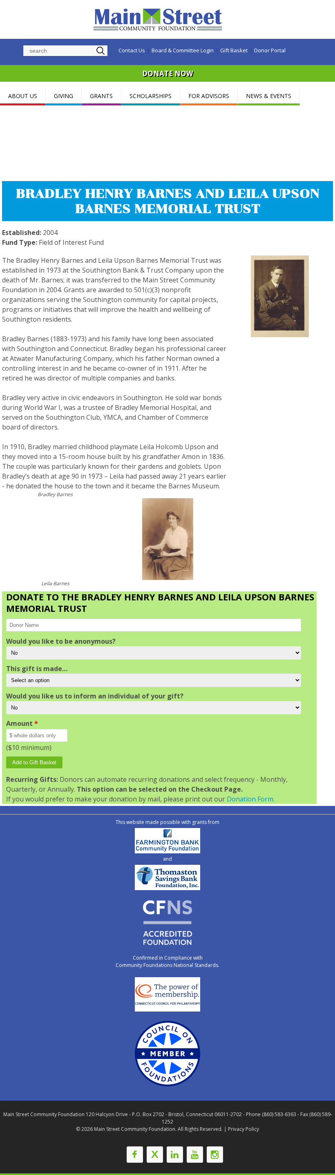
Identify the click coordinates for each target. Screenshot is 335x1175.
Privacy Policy (243, 1129)
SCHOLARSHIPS (151, 96)
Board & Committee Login (183, 50)
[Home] (159, 19)
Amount (22, 723)
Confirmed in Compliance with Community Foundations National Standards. (167, 961)
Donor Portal (270, 50)
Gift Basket (234, 50)
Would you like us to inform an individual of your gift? (94, 696)
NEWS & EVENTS (268, 96)
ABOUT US (22, 96)
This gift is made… (36, 668)
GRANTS (101, 96)
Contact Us (131, 50)
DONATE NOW (167, 73)
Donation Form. (251, 799)
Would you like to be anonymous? (61, 641)
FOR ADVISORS (208, 96)
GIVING (63, 96)
